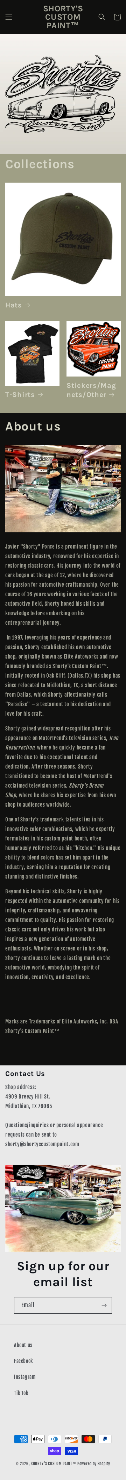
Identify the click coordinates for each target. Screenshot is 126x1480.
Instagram (24, 1377)
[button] (8, 17)
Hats (13, 305)
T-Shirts (20, 394)
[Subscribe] (104, 1305)
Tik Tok (21, 1393)
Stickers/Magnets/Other (91, 390)
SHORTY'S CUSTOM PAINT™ (53, 1463)
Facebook (23, 1361)
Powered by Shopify (93, 1463)
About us (23, 1345)
